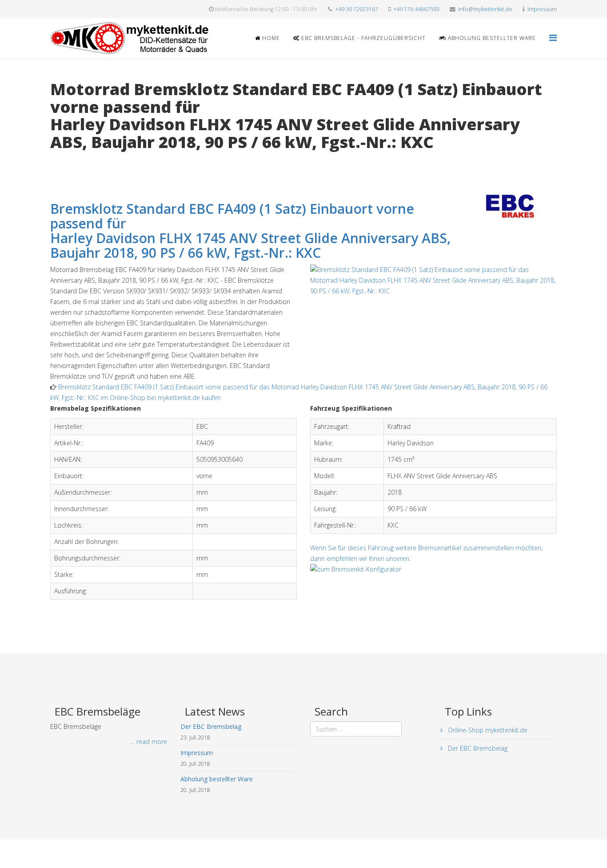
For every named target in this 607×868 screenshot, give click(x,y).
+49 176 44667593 (416, 9)
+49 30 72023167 (356, 9)
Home (270, 38)
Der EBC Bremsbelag (476, 748)
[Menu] (553, 37)
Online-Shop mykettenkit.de (486, 730)
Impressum (542, 9)
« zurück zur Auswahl (79, 160)
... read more (149, 741)
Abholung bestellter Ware (491, 38)
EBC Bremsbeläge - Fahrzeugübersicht (363, 38)
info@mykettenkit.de (485, 9)
